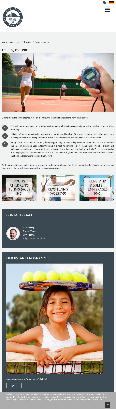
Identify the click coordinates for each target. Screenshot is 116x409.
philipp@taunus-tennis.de (34, 238)
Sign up (14, 385)
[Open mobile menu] (107, 9)
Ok (108, 405)
